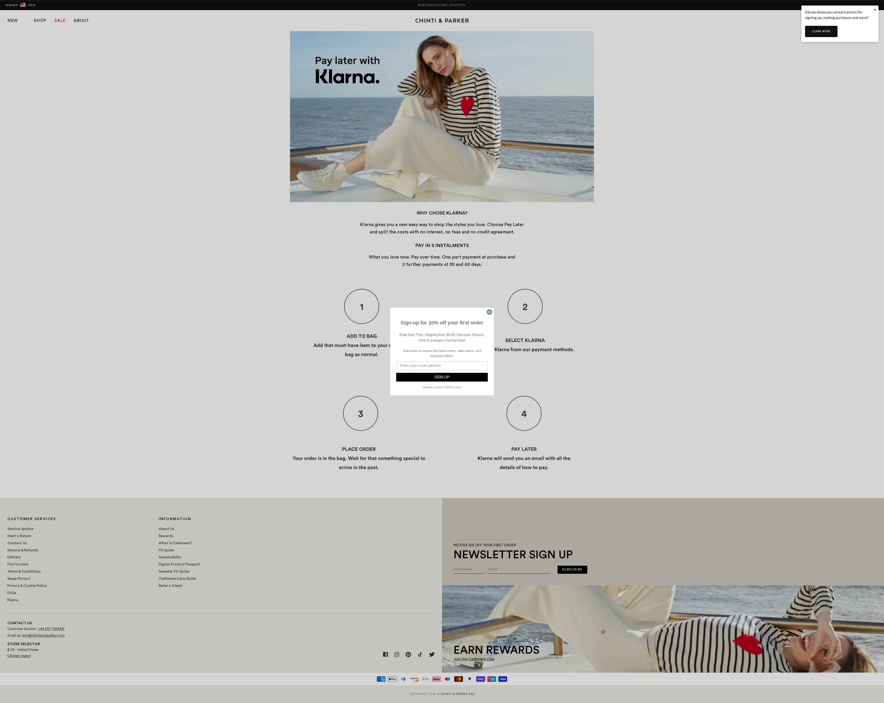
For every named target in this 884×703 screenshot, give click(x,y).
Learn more (821, 31)
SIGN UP (442, 377)
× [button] (875, 9)
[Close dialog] (489, 312)
